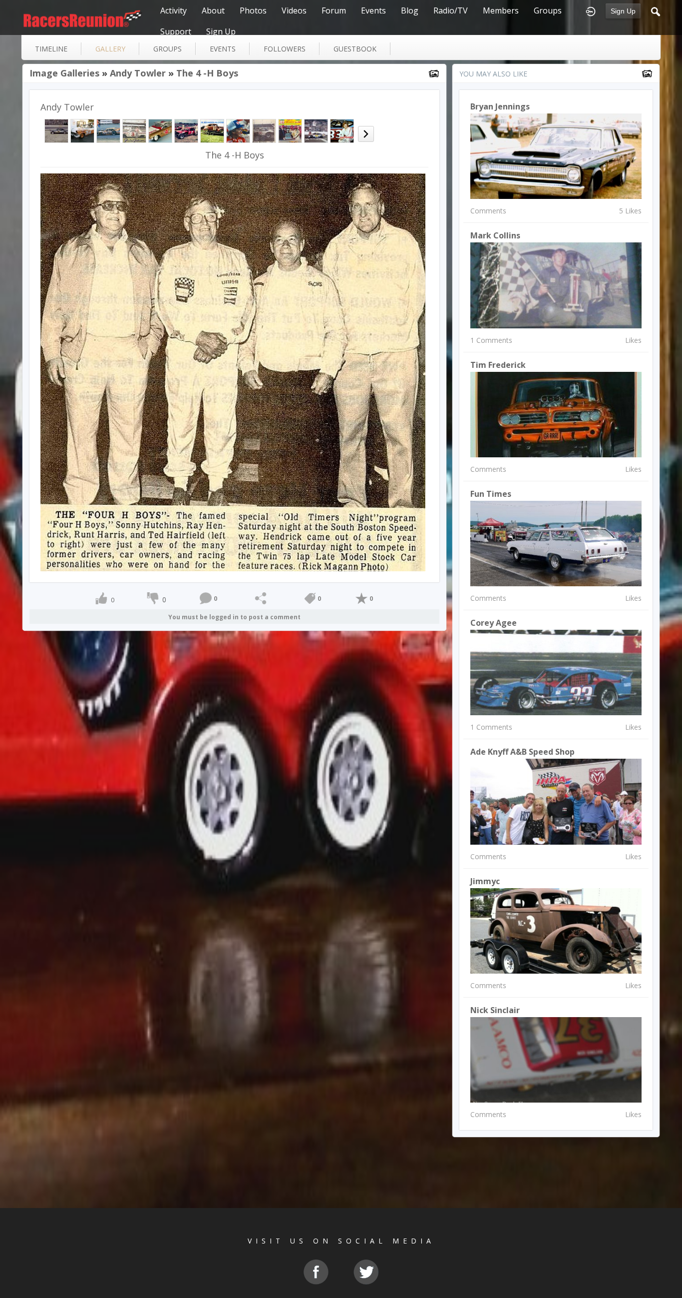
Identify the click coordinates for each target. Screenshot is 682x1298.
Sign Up (623, 11)
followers (285, 48)
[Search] (656, 10)
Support (175, 31)
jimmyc (485, 881)
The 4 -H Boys (207, 73)
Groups (548, 10)
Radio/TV (450, 10)
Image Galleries (64, 73)
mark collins (495, 235)
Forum (334, 10)
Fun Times (490, 493)
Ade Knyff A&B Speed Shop (522, 751)
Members (501, 10)
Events (373, 10)
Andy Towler (138, 73)
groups (167, 48)
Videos (294, 10)
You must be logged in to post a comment (234, 617)
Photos (253, 10)
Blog (409, 10)
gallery (110, 48)
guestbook (355, 48)
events (223, 48)
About (213, 10)
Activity (173, 10)
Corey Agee (493, 622)
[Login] (591, 10)
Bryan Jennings (500, 106)
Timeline (51, 48)
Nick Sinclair (495, 1010)
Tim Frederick (498, 364)
